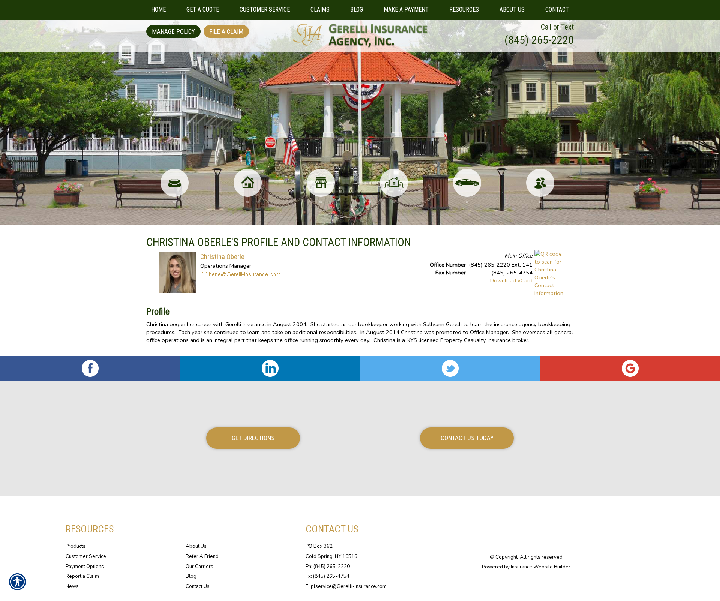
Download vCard (511, 280)
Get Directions (253, 438)
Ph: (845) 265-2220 (328, 566)
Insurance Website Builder (540, 567)
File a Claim (226, 31)
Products (76, 546)
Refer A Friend (202, 556)
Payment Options (85, 566)
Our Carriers (199, 566)
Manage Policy (173, 31)
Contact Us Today (467, 438)
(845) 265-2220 (539, 39)
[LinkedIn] (270, 368)
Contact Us (198, 586)
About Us (196, 546)
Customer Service (86, 556)
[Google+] (630, 368)
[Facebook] (90, 368)
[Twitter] (450, 368)
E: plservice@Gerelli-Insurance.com (346, 586)
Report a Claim (82, 576)
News (72, 586)
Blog (191, 576)
